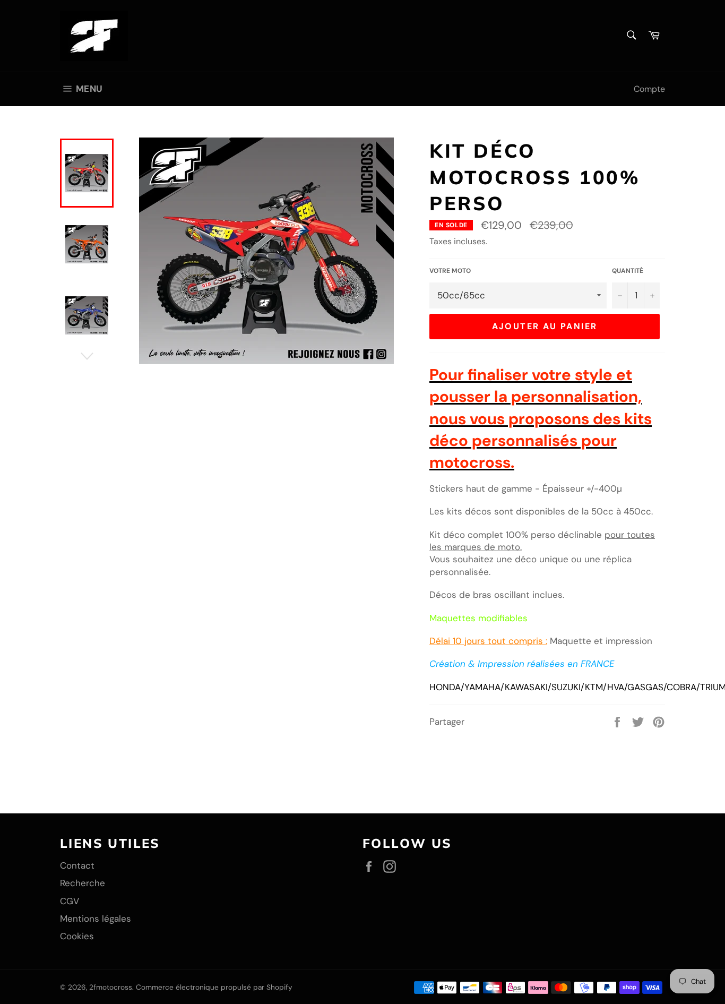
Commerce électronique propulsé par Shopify (214, 987)
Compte (649, 89)
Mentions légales (95, 918)
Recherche (82, 883)
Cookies (77, 936)
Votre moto (450, 271)
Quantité (627, 271)
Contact (77, 865)
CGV (69, 901)
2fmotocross (110, 987)
